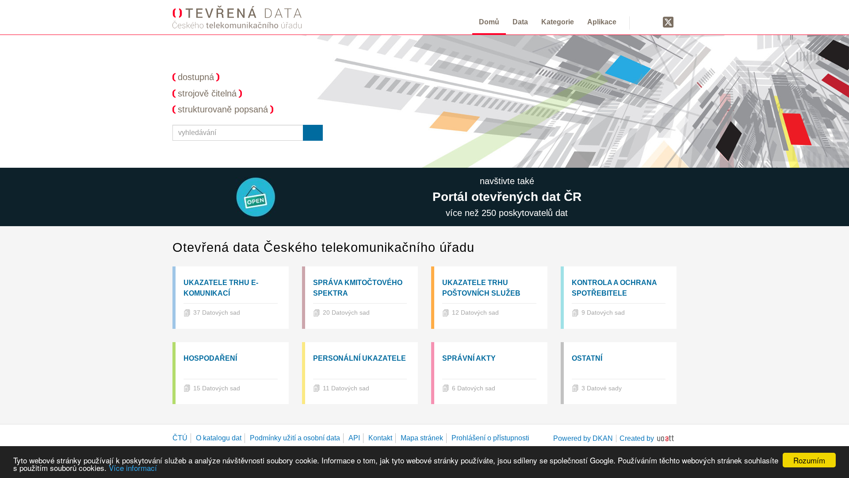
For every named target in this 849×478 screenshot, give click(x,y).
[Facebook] (651, 21)
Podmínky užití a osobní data (295, 438)
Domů (489, 22)
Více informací (133, 467)
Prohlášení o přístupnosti (490, 438)
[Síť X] (668, 22)
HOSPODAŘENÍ (210, 358)
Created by (637, 438)
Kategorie (557, 22)
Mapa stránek (422, 438)
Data (520, 22)
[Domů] (237, 16)
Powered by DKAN (583, 438)
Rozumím (809, 460)
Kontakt (380, 438)
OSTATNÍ (587, 358)
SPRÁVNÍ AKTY (469, 358)
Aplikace (601, 22)
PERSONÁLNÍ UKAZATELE (359, 358)
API (354, 438)
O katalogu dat (218, 438)
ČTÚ (179, 438)
